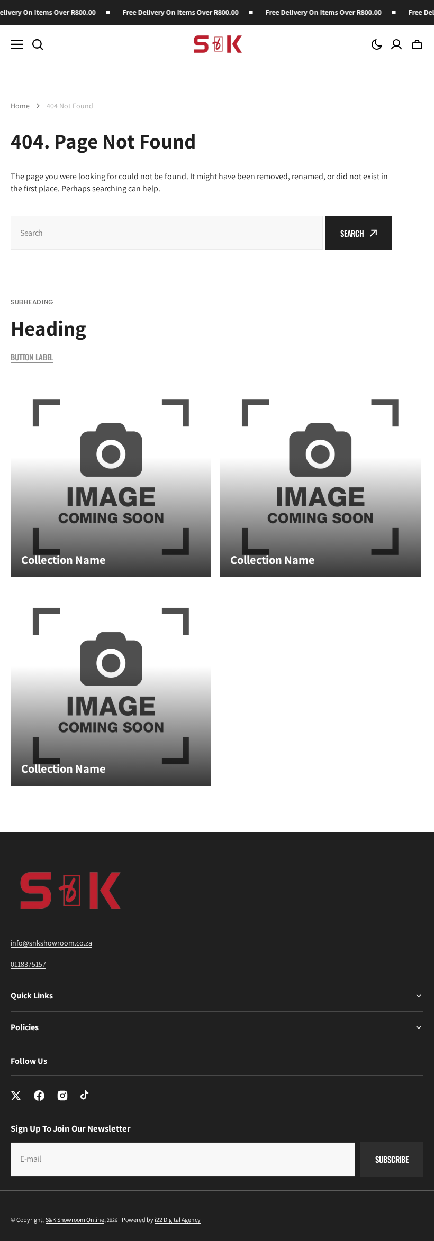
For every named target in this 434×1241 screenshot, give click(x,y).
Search (352, 233)
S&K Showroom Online (75, 1220)
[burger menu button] (17, 44)
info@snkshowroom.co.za (51, 943)
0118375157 (28, 964)
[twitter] (16, 1095)
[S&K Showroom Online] (217, 44)
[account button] (396, 44)
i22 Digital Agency (178, 1220)
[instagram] (62, 1095)
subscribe (392, 1159)
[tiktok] (85, 1095)
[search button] (37, 44)
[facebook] (39, 1095)
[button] (377, 44)
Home (20, 105)
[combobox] (167, 233)
